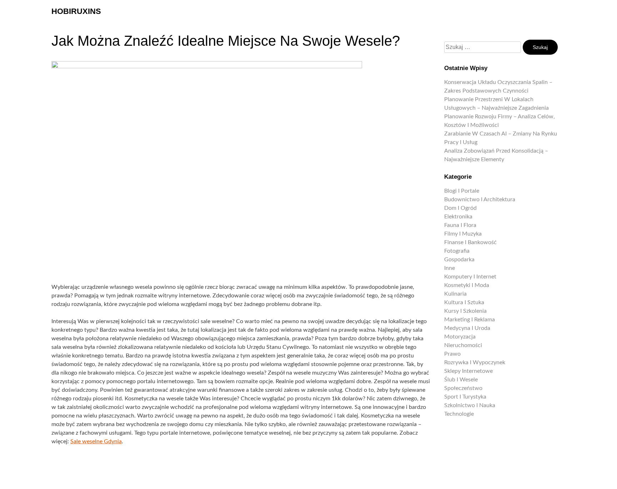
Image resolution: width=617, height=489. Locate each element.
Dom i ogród (460, 208)
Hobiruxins (76, 11)
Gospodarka (459, 259)
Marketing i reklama (469, 319)
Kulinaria (455, 294)
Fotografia (457, 251)
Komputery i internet (470, 277)
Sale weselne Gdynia (96, 441)
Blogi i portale (461, 191)
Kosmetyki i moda (466, 285)
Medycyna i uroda (467, 328)
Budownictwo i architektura (479, 199)
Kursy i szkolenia (465, 311)
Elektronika (458, 216)
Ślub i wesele (461, 379)
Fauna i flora (460, 225)
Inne (449, 268)
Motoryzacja (460, 337)
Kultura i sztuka (464, 302)
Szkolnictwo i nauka (469, 405)
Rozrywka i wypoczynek (474, 362)
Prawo (452, 354)
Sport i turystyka (465, 397)
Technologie (459, 414)
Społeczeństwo (463, 388)
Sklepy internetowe (468, 371)
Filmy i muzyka (463, 234)
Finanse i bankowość (470, 242)
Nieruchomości (463, 345)
